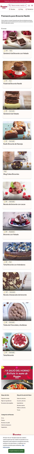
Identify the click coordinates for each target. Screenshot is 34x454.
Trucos (18, 410)
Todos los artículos (21, 398)
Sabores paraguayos (6, 425)
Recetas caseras (21, 405)
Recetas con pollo (5, 422)
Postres (3, 420)
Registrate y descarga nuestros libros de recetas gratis (17, 1)
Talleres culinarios (21, 407)
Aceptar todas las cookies (16, 451)
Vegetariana (4, 427)
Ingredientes (20, 403)
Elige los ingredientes (6, 400)
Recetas (13, 9)
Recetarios (30, 9)
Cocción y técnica (21, 400)
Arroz (2, 418)
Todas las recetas (5, 398)
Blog (21, 9)
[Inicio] (4, 7)
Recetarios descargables (7, 403)
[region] (17, 444)
